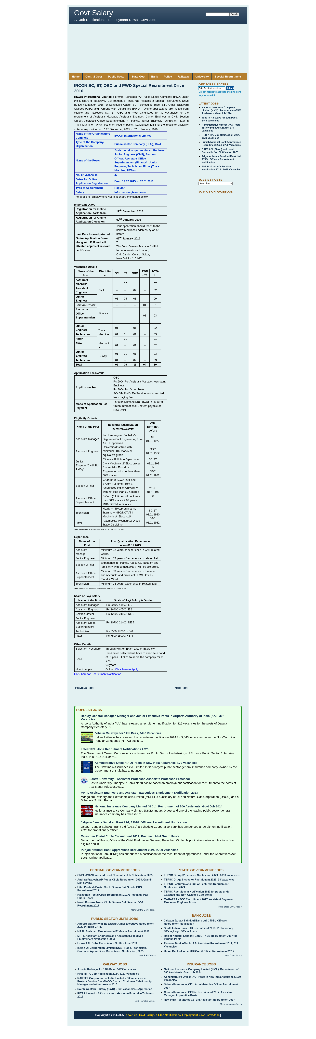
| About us (130, 1015)
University (202, 76)
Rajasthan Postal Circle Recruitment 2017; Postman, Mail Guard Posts (130, 836)
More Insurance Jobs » (231, 1004)
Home (75, 76)
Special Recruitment (228, 76)
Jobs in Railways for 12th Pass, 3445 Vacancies (128, 733)
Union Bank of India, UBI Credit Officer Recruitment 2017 (199, 951)
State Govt (138, 76)
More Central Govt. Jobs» (143, 910)
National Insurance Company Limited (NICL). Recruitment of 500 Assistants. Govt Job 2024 (221, 110)
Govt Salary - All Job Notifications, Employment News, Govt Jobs (179, 1015)
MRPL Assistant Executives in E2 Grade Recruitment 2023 (113, 931)
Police (168, 76)
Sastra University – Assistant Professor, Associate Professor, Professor (140, 779)
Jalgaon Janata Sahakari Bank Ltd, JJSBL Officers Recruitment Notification (221, 159)
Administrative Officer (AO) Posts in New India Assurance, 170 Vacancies (221, 127)
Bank (154, 76)
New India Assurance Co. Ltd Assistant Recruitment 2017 (199, 999)
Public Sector (117, 76)
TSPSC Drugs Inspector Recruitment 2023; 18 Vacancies (199, 879)
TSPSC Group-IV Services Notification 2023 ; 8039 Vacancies (221, 168)
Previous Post (84, 687)
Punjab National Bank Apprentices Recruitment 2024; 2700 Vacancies (221, 143)
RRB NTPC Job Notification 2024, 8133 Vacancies (108, 973)
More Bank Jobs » (233, 955)
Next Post (181, 687)
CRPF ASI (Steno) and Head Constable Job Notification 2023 (220, 151)
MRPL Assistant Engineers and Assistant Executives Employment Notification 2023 (139, 792)
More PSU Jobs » (147, 955)
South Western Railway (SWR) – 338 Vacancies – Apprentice (114, 989)
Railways (183, 76)
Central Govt (93, 76)
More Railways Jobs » (145, 1001)
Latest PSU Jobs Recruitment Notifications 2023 (114, 749)
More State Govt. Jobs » (230, 907)
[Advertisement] (158, 49)
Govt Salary (93, 13)
